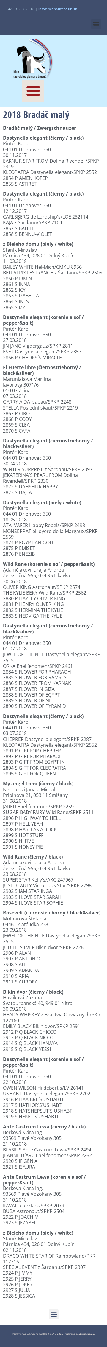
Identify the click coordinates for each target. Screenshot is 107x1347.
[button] (96, 24)
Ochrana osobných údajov (80, 1333)
